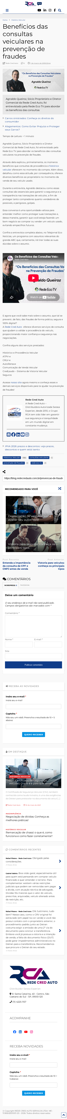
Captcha (10, 713)
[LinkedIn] (18, 435)
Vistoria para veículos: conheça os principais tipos (51, 565)
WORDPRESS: (10, 585)
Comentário (12, 613)
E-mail (38, 639)
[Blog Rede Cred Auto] (33, 4)
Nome (9, 639)
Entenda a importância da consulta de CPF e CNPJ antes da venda (16, 565)
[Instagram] (50, 10)
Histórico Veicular (20, 777)
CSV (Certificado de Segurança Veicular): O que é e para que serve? (31, 782)
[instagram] (27, 435)
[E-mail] (9, 435)
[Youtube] (39, 10)
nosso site (16, 382)
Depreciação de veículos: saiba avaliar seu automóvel (29, 517)
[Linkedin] (44, 10)
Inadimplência (13, 814)
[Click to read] (33, 510)
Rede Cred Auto (13, 326)
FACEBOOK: (25, 585)
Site (7, 651)
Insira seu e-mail (15, 696)
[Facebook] (55, 10)
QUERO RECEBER (33, 734)
